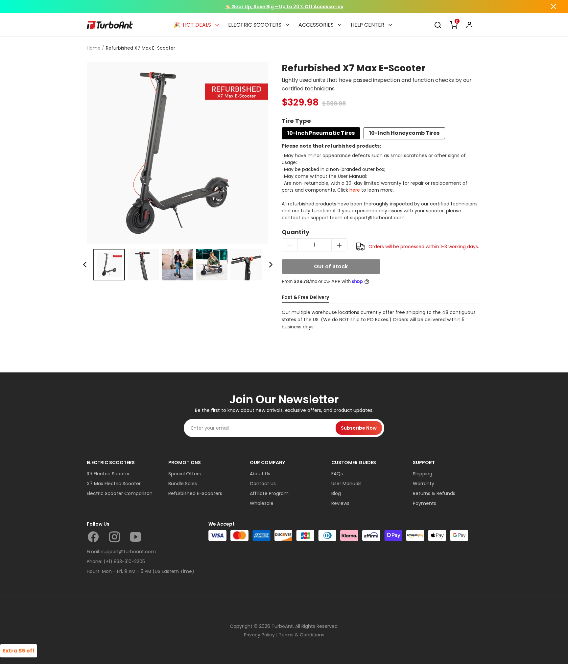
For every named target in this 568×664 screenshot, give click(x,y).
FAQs (337, 474)
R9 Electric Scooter (108, 474)
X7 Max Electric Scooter (114, 483)
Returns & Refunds (434, 493)
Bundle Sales (182, 483)
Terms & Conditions (301, 634)
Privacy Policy (259, 634)
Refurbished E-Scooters (195, 493)
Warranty (423, 483)
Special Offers (184, 474)
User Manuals (346, 483)
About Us (260, 474)
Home (94, 48)
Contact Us (263, 483)
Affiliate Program (269, 493)
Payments (424, 503)
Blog (336, 493)
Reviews (340, 503)
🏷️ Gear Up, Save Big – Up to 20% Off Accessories (284, 6)
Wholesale (261, 503)
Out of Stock (331, 266)
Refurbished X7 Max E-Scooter (140, 48)
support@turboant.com (128, 551)
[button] (270, 264)
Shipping (422, 474)
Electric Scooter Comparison (120, 493)
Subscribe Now (359, 428)
